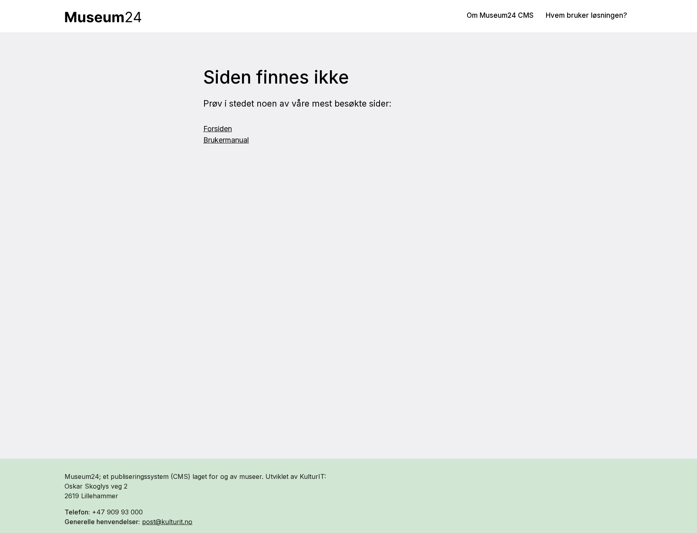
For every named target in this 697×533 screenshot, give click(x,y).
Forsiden (217, 128)
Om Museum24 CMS (500, 15)
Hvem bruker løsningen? (586, 15)
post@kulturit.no (167, 522)
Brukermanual (226, 140)
